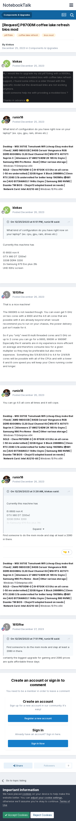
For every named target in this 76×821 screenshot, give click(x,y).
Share (19, 765)
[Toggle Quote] (8, 221)
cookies (26, 793)
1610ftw (18, 292)
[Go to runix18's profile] (6, 119)
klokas (10, 44)
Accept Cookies (17, 815)
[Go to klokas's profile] (6, 63)
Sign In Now (38, 743)
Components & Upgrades (43, 48)
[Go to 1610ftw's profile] (6, 294)
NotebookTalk (17, 5)
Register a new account (38, 718)
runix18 (18, 117)
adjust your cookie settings (46, 797)
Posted (28, 65)
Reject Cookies (42, 815)
